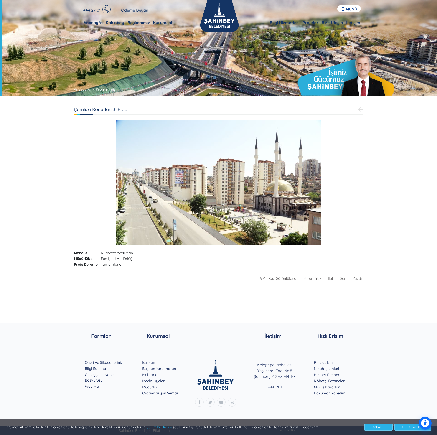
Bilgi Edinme (95, 368)
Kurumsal (162, 22)
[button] (349, 9)
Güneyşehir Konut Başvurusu (100, 377)
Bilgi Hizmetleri (284, 22)
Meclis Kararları (327, 387)
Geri (343, 278)
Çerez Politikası (159, 427)
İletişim (353, 22)
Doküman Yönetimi (330, 393)
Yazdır (358, 278)
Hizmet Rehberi (327, 374)
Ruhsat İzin (323, 362)
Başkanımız (138, 22)
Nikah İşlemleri (326, 368)
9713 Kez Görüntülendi (278, 278)
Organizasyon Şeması (161, 393)
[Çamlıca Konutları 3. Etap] (218, 182)
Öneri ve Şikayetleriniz (104, 362)
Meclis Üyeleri (153, 381)
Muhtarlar (150, 374)
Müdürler (149, 387)
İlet (330, 278)
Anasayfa (93, 22)
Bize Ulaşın (332, 22)
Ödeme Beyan (134, 10)
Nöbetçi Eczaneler (329, 381)
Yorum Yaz (312, 278)
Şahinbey (115, 22)
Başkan (148, 362)
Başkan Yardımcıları (159, 368)
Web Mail (93, 386)
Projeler (310, 22)
